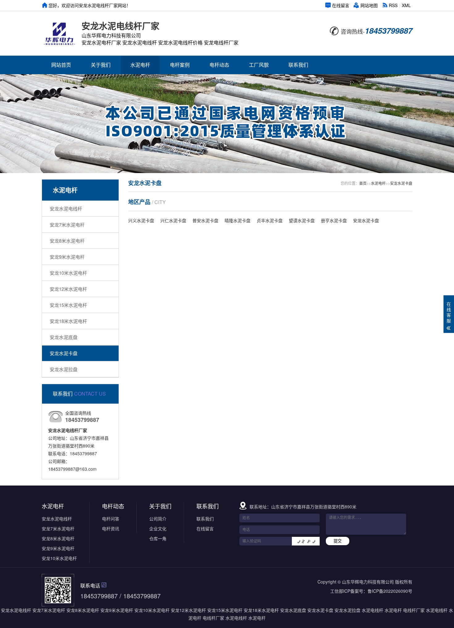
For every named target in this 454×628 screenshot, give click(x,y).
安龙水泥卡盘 (64, 353)
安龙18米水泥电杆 (68, 321)
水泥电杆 (140, 64)
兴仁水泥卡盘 (173, 220)
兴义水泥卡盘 (141, 220)
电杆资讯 (110, 528)
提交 (338, 541)
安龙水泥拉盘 (64, 369)
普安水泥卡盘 (205, 220)
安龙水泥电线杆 (66, 208)
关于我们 (101, 64)
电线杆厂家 (414, 610)
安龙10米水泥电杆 (68, 272)
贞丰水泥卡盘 (270, 220)
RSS (393, 5)
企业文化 (157, 528)
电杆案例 (180, 64)
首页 (363, 183)
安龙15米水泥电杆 (68, 305)
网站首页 (61, 64)
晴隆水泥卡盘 (237, 220)
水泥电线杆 (372, 610)
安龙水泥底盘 (64, 337)
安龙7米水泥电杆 (67, 224)
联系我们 (298, 64)
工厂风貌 (259, 64)
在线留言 (340, 5)
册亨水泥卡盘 (334, 220)
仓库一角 (157, 538)
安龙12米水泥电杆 (68, 289)
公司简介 (157, 519)
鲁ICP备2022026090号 (390, 591)
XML (406, 5)
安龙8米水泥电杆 (67, 240)
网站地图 (369, 5)
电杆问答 (110, 519)
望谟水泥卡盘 (302, 220)
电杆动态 (219, 64)
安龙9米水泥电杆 (67, 256)
